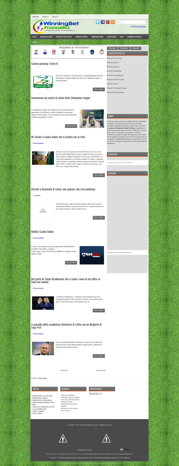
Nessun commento (38, 143)
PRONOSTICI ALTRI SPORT (42, 400)
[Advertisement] (89, 7)
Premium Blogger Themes (96, 463)
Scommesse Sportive (134, 37)
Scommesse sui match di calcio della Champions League (60, 97)
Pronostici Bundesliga (114, 71)
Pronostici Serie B (113, 67)
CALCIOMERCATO (39, 409)
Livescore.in (66, 410)
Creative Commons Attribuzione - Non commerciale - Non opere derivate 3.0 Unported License (108, 454)
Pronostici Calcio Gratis (70, 408)
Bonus (34, 42)
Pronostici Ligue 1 (113, 84)
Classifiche (124, 48)
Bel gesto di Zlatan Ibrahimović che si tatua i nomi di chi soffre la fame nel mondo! (65, 280)
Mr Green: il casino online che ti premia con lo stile (58, 136)
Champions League (97, 37)
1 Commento (36, 195)
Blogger (127, 458)
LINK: (35, 411)
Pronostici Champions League (117, 88)
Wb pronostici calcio (64, 454)
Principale (112, 48)
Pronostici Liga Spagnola (115, 75)
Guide (121, 37)
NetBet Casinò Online (42, 231)
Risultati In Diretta (68, 395)
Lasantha (85, 463)
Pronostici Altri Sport (64, 37)
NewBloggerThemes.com (112, 463)
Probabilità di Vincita (85, 450)
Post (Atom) (43, 378)
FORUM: (42, 411)
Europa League (111, 37)
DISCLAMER (37, 413)
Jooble (64, 406)
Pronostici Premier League (115, 79)
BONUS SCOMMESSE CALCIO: (44, 407)
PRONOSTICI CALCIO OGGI (42, 396)
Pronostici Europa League (115, 92)
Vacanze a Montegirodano (70, 399)
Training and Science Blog (71, 397)
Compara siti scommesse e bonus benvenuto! (120, 162)
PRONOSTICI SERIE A (40, 398)
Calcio (34, 37)
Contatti (45, 17)
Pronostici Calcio (46, 37)
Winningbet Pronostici (69, 404)
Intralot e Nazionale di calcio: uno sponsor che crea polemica (63, 189)
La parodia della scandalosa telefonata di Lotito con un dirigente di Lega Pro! (66, 326)
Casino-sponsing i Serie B (44, 63)
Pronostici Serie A (81, 37)
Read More (98, 89)
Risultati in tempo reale (113, 252)
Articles (55, 17)
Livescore (135, 48)
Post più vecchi (101, 370)
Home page (35, 17)
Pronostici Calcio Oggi (114, 58)
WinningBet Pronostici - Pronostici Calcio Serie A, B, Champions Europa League (88, 458)
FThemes (68, 463)
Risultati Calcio (67, 402)
